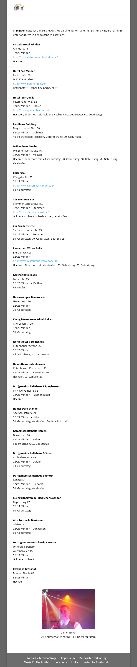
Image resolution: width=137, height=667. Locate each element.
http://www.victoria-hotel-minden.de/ (35, 57)
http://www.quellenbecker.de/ (31, 110)
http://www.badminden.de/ (29, 83)
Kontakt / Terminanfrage (42, 658)
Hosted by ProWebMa (95, 662)
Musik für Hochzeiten (37, 662)
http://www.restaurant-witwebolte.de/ (35, 261)
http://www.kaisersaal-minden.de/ (33, 185)
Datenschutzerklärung (92, 658)
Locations (61, 662)
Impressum (68, 658)
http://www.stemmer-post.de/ (31, 212)
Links (74, 662)
